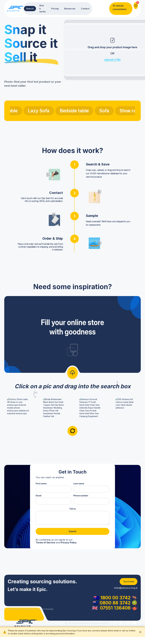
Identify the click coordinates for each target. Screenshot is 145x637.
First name (41, 483)
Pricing (55, 8)
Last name (78, 483)
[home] (15, 8)
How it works (42, 8)
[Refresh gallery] (72, 431)
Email (38, 495)
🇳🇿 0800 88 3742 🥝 (115, 602)
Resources (69, 8)
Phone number (80, 495)
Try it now (128, 581)
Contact (85, 8)
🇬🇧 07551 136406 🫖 (114, 608)
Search (30, 8)
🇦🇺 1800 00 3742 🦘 (115, 597)
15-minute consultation (120, 7)
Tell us (72, 509)
